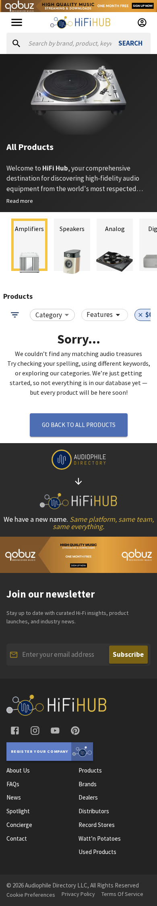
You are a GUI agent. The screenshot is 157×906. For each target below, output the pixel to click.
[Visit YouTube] (55, 730)
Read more (19, 200)
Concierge (19, 825)
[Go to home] (56, 713)
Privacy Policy (78, 894)
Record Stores (96, 825)
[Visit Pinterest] (75, 730)
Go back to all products (79, 425)
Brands (87, 784)
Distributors (93, 811)
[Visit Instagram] (35, 730)
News (13, 797)
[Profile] (142, 22)
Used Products (97, 852)
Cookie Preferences (30, 894)
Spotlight (18, 811)
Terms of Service (122, 894)
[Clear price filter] (140, 315)
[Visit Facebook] (14, 730)
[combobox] (52, 315)
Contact (16, 838)
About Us (18, 770)
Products (90, 770)
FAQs (12, 784)
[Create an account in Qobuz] (78, 6)
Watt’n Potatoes (99, 838)
